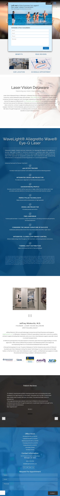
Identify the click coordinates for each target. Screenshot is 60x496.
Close (49, 3)
